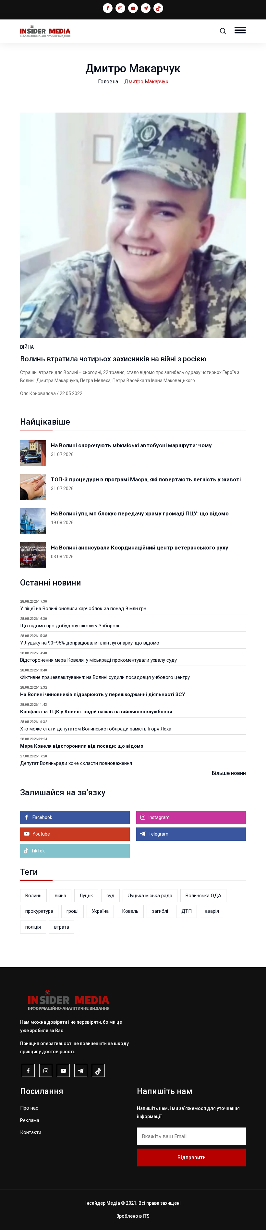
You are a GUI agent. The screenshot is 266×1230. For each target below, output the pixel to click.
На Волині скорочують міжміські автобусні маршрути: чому (131, 445)
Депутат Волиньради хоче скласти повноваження (76, 763)
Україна (100, 911)
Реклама (29, 1120)
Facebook (41, 817)
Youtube (40, 834)
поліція (33, 927)
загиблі (160, 911)
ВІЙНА (27, 347)
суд (110, 895)
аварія (212, 911)
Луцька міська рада (150, 895)
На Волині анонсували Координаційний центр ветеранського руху (139, 547)
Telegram (158, 834)
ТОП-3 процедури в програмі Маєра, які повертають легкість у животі (146, 479)
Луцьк (86, 895)
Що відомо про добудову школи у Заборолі (69, 626)
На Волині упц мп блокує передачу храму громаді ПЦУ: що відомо (140, 513)
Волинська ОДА (203, 895)
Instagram (159, 817)
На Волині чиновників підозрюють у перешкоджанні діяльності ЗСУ (102, 694)
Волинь (33, 895)
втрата (61, 927)
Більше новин (229, 773)
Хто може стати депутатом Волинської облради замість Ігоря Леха (95, 729)
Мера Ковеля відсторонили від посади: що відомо (81, 746)
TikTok (37, 850)
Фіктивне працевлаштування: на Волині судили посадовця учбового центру (105, 677)
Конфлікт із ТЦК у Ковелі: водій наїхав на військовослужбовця (96, 712)
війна (60, 895)
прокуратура (39, 911)
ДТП (186, 911)
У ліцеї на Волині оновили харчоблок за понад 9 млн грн (83, 608)
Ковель (130, 911)
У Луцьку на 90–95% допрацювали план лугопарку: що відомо (89, 643)
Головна (108, 81)
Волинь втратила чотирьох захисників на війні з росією (113, 359)
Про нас (29, 1108)
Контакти (30, 1132)
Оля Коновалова (38, 393)
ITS (146, 1216)
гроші (72, 911)
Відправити (191, 1157)
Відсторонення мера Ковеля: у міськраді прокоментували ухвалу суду (98, 660)
